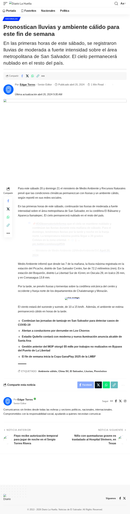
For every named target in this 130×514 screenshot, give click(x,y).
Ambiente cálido (47, 371)
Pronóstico (100, 371)
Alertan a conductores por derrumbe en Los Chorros (56, 330)
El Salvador (76, 371)
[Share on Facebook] (22, 76)
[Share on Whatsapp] (32, 76)
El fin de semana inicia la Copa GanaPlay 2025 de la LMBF (59, 356)
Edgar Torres (27, 84)
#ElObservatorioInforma (51, 223)
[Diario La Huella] (20, 3)
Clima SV (63, 371)
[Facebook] (116, 401)
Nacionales (11, 19)
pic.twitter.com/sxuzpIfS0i (48, 244)
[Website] (111, 401)
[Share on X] (27, 76)
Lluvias (88, 371)
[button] (6, 3)
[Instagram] (125, 401)
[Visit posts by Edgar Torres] (8, 89)
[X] (120, 401)
